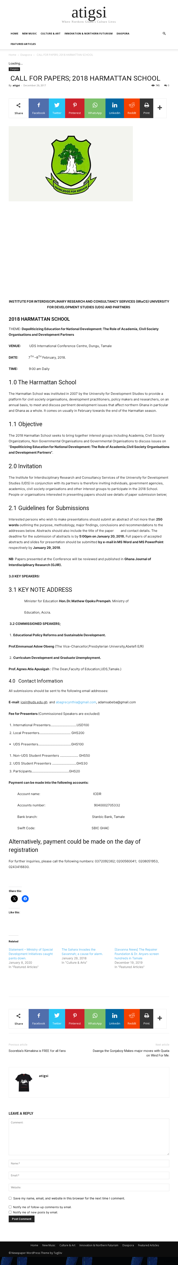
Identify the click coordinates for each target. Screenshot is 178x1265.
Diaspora (123, 33)
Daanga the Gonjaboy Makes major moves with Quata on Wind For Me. (131, 1053)
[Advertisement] (89, 213)
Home (14, 33)
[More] (160, 108)
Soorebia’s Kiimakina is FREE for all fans (37, 1051)
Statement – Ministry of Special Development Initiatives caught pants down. (31, 954)
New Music (29, 33)
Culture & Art (51, 33)
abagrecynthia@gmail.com (76, 702)
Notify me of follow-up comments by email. (42, 1207)
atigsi (16, 85)
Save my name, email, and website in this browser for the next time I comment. (69, 1198)
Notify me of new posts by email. (35, 1212)
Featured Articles (23, 44)
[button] (164, 34)
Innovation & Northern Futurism (88, 33)
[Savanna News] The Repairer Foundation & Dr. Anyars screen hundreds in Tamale (137, 954)
